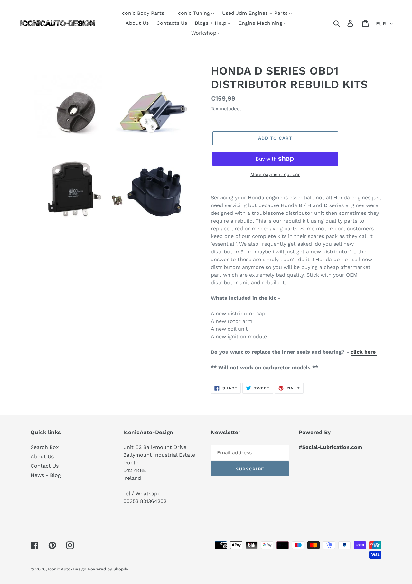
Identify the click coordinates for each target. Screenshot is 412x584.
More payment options (275, 174)
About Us (42, 456)
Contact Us (45, 466)
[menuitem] (145, 13)
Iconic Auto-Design (67, 569)
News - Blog (46, 475)
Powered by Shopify (108, 569)
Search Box (45, 447)
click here (364, 352)
